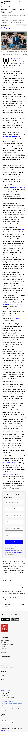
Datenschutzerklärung (17, 552)
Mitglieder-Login (5, 676)
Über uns (3, 642)
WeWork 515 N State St (9, 463)
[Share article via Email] (9, 28)
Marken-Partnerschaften (7, 667)
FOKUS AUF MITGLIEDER (21, 25)
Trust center (4, 652)
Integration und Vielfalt (7, 644)
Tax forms (3, 680)
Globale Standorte (6, 640)
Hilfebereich (4, 678)
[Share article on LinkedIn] (6, 28)
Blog (2, 650)
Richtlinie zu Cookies (6, 703)
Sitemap (8, 705)
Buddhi (22, 230)
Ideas (5, 4)
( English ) (16, 58)
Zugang (3, 705)
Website (17, 318)
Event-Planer (4, 665)
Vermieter (3, 661)
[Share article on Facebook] (4, 28)
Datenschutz (4, 701)
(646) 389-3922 (6, 690)
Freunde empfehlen (6, 663)
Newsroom (4, 648)
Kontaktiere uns (5, 674)
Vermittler (4, 659)
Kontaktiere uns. (5, 730)
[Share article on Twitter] (2, 28)
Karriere (3, 646)
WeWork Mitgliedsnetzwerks (11, 304)
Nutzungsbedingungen (10, 550)
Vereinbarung (12, 701)
